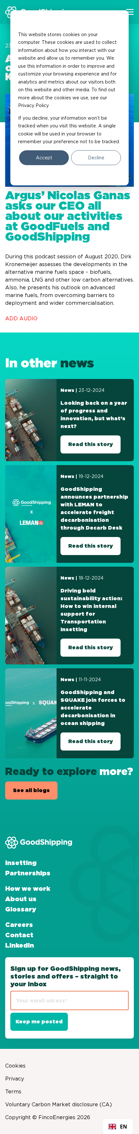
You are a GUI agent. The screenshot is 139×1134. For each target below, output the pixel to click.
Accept (44, 157)
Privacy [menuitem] (14, 1078)
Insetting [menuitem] (21, 863)
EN (123, 1126)
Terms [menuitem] (13, 1091)
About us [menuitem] (21, 899)
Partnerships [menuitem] (27, 873)
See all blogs (31, 790)
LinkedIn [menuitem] (19, 945)
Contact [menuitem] (19, 935)
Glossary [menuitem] (20, 909)
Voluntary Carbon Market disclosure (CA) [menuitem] (58, 1104)
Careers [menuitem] (19, 925)
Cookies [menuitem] (15, 1066)
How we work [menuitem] (27, 889)
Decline (96, 157)
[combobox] (118, 1126)
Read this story (90, 444)
